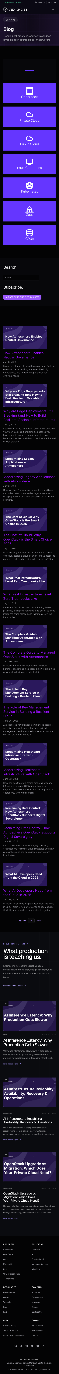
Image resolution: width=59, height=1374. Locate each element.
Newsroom (36, 1302)
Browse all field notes (13, 985)
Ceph (5, 1259)
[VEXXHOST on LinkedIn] (32, 1345)
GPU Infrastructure (11, 1274)
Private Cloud (38, 1259)
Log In (53, 2)
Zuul (5, 1269)
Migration (36, 1269)
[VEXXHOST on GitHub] (15, 1345)
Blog (13, 19)
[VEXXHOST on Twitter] (21, 1345)
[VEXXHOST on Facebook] (26, 1345)
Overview (36, 1249)
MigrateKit (7, 1264)
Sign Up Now (37, 1325)
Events (35, 1335)
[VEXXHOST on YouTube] (37, 1345)
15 (31, 920)
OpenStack (8, 1254)
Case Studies (9, 1292)
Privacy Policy (9, 1325)
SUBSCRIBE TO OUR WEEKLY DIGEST (22, 297)
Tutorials (7, 1302)
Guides (6, 1297)
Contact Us (37, 1312)
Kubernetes (8, 1249)
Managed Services (40, 1264)
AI (32, 1254)
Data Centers (37, 1297)
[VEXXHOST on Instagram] (43, 1345)
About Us (36, 1292)
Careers (35, 1307)
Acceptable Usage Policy (14, 1335)
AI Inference (8, 1279)
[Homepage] (15, 9)
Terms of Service (10, 1330)
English (40, 2)
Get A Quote (37, 1330)
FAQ (5, 1312)
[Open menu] (53, 9)
